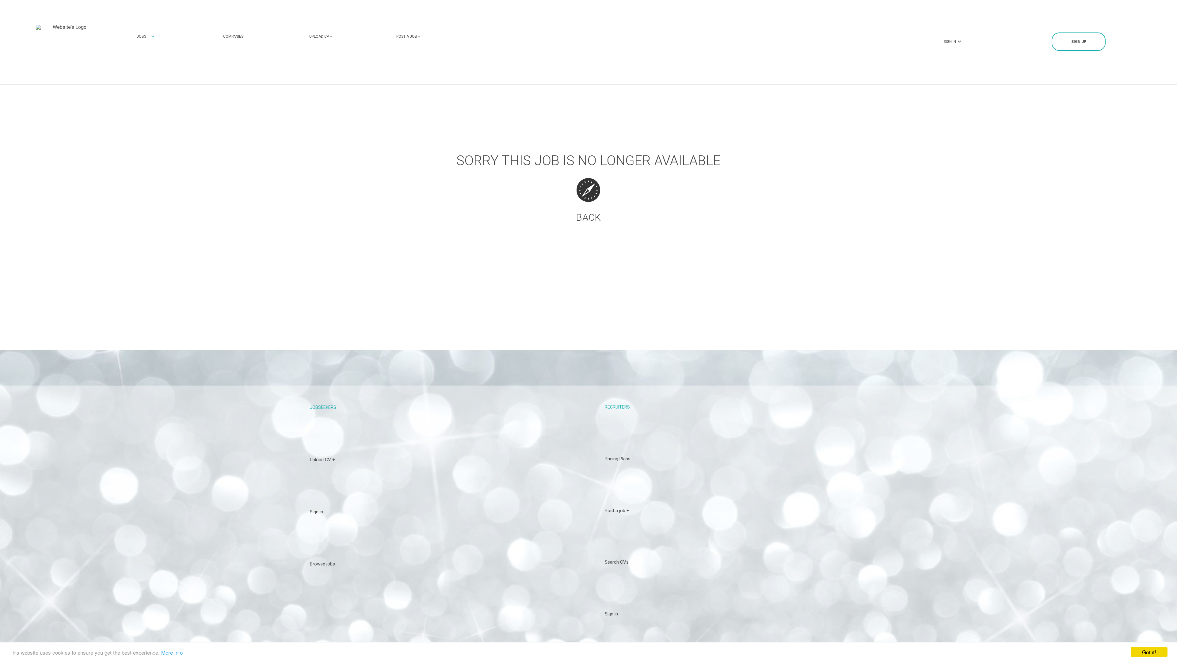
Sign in (316, 512)
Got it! (1149, 652)
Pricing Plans (617, 459)
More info (172, 652)
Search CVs (617, 562)
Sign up (1078, 42)
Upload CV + (320, 36)
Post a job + (408, 36)
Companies (233, 36)
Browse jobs (322, 564)
